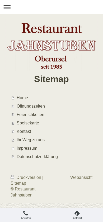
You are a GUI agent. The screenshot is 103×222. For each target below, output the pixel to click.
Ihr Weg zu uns (31, 140)
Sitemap (18, 183)
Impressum (27, 148)
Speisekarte (28, 123)
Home (22, 97)
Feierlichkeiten (30, 114)
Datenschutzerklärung (37, 156)
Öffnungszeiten (31, 106)
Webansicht (81, 177)
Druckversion (28, 177)
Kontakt (24, 131)
